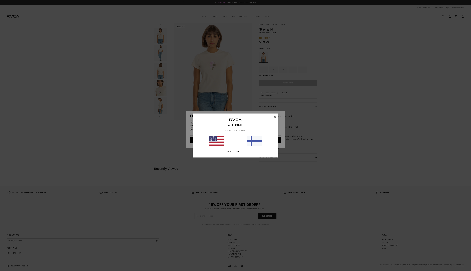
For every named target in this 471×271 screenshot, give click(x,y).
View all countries (235, 152)
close (275, 117)
